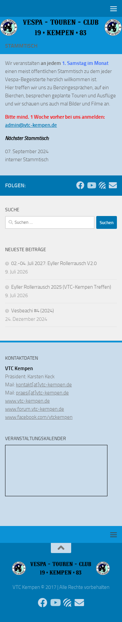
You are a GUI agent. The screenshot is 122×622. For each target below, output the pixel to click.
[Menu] (113, 8)
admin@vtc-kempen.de (31, 125)
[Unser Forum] (102, 185)
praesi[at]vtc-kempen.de (42, 393)
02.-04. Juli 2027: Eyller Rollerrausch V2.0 (54, 263)
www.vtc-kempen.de (27, 401)
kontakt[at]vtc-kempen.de (44, 385)
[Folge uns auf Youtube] (91, 185)
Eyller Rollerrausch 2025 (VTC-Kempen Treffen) (61, 287)
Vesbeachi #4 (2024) (32, 311)
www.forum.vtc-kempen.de (34, 409)
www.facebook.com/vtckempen (39, 417)
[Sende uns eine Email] (113, 185)
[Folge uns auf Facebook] (80, 185)
